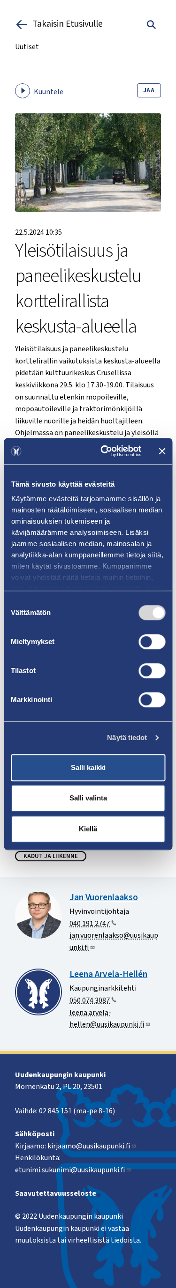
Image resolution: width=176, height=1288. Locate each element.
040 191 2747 (89, 923)
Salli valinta (88, 798)
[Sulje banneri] (162, 451)
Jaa (149, 90)
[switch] (151, 641)
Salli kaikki (88, 767)
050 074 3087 (89, 1000)
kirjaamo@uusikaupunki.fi (88, 1146)
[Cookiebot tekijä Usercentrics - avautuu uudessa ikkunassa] (105, 451)
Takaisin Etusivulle (67, 24)
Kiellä (88, 829)
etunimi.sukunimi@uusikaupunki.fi (70, 1170)
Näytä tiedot (127, 737)
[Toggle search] (151, 24)
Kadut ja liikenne (50, 856)
